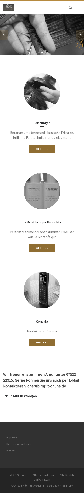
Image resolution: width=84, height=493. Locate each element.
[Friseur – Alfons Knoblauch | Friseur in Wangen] (8, 7)
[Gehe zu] (42, 34)
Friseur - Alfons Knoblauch (38, 475)
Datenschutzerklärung (19, 444)
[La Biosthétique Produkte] (42, 191)
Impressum (12, 437)
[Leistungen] (42, 92)
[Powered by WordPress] (26, 485)
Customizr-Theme (63, 485)
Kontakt (10, 450)
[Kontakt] (42, 290)
